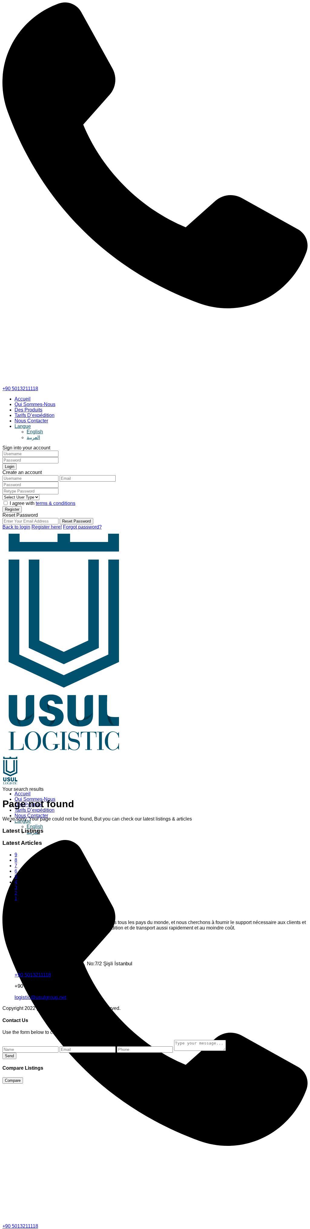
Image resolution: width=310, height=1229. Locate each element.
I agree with (42, 503)
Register (12, 509)
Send (9, 1056)
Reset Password (76, 521)
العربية (33, 437)
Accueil (23, 398)
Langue (23, 426)
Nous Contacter (31, 420)
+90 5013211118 (20, 388)
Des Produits (28, 409)
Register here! (46, 527)
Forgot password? (82, 527)
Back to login (16, 527)
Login (9, 466)
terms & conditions (55, 503)
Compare (13, 1080)
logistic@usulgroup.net (40, 997)
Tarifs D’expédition (34, 415)
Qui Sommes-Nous (35, 404)
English (35, 431)
